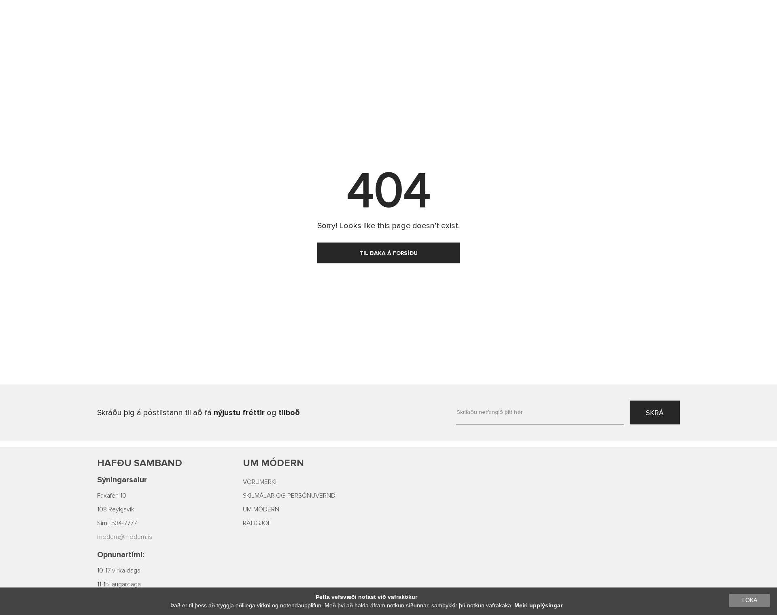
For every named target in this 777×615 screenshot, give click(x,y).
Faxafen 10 (111, 495)
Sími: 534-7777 (117, 523)
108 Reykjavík (115, 509)
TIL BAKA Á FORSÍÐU (389, 253)
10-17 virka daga (118, 570)
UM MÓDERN (261, 509)
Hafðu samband (139, 463)
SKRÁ (655, 412)
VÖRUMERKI (259, 482)
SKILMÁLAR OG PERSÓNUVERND (289, 495)
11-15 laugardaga (119, 584)
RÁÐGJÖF (257, 523)
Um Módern (273, 463)
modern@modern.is (124, 537)
